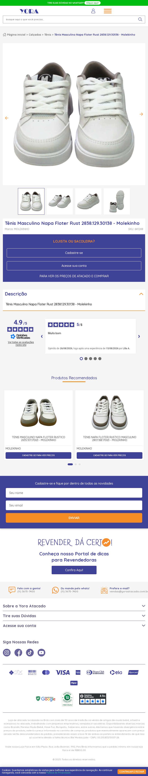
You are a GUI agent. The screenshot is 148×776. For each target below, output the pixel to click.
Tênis (47, 34)
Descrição (16, 294)
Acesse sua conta (74, 266)
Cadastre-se (74, 253)
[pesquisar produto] (140, 19)
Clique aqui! (92, 3)
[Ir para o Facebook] (18, 652)
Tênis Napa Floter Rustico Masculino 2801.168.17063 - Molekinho (109, 439)
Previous (7, 118)
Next (141, 114)
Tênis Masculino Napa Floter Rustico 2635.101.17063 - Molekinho (38, 439)
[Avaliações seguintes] (139, 336)
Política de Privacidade (58, 772)
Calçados (35, 34)
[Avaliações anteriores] (42, 336)
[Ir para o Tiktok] (30, 652)
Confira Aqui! (74, 570)
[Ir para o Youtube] (41, 652)
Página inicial (16, 34)
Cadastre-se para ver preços (38, 455)
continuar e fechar (131, 771)
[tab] (70, 464)
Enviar (74, 518)
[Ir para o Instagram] (7, 652)
